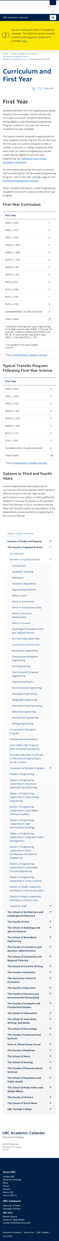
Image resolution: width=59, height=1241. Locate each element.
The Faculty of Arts (18, 921)
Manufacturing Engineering (27, 705)
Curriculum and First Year (26, 644)
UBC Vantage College (19, 1109)
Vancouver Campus (12, 1205)
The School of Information (22, 1013)
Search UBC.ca (10, 1195)
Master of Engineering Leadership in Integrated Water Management (27, 837)
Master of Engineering (22, 774)
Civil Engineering (21, 666)
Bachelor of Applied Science (14, 59)
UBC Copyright (43, 1232)
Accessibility (7, 1236)
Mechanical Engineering (25, 717)
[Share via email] (39, 88)
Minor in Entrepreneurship (26, 607)
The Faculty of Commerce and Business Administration (24, 949)
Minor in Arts (19, 595)
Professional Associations (24, 739)
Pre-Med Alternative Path (26, 638)
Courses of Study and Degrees (24, 541)
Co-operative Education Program (23, 731)
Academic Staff (18, 906)
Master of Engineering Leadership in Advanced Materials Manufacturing (23, 784)
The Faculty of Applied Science (15, 56)
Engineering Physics (23, 682)
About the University (12, 1180)
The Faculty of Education (21, 988)
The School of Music (19, 1056)
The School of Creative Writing (25, 966)
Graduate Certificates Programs (27, 768)
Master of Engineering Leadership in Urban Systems (26, 879)
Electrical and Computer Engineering (25, 674)
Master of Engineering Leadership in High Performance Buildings (22, 824)
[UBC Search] (53, 3)
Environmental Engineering (27, 688)
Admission (18, 577)
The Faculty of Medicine (21, 1050)
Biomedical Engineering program (21, 180)
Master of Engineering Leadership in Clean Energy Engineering (24, 797)
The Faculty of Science (20, 1097)
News (5, 1183)
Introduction (17, 553)
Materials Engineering (24, 711)
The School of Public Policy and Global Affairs (25, 1089)
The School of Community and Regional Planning (24, 958)
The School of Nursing (20, 1062)
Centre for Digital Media (13, 1220)
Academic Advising (22, 571)
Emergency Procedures (12, 1232)
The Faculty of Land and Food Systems (24, 1036)
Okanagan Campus (11, 1208)
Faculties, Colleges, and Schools (23, 54)
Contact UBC (9, 1176)
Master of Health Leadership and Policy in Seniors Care (25, 898)
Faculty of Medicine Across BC (16, 1223)
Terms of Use (29, 1232)
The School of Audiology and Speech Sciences (23, 929)
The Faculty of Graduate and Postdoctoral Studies (23, 1005)
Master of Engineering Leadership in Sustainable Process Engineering (24, 868)
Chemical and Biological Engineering (25, 658)
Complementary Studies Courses (29, 355)
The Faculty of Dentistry (21, 972)
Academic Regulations (24, 583)
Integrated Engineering (24, 699)
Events (6, 1186)
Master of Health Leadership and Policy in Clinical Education (27, 889)
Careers (6, 1189)
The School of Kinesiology (22, 1028)
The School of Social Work (22, 1103)
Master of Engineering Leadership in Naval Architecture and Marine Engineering (23, 852)
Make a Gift (8, 1192)
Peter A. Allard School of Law (24, 1044)
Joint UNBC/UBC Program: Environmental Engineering (24, 747)
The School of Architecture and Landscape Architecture (25, 914)
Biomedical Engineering (25, 650)
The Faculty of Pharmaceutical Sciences (24, 1070)
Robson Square (10, 1216)
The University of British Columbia (21, 5)
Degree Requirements (24, 589)
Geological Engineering (24, 693)
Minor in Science (21, 623)
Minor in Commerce (23, 601)
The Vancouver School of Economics (21, 980)
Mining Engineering (22, 723)
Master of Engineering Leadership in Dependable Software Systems (24, 810)
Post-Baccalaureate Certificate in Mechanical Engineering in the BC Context (26, 759)
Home (5, 54)
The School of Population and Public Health (24, 1080)
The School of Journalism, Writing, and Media (22, 1021)
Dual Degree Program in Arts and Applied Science (27, 631)
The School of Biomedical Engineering (21, 939)
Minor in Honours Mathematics (22, 615)
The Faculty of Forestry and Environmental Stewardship (23, 996)
